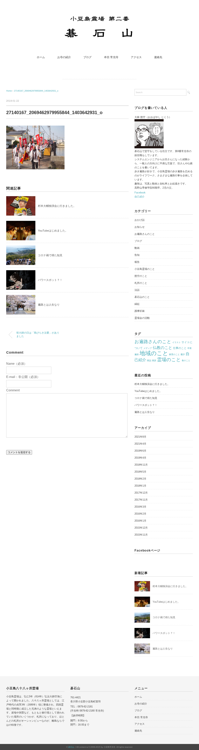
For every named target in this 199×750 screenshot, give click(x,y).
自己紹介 (139, 196)
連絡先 (158, 57)
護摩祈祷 (139, 310)
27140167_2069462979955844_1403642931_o (36, 91)
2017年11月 (141, 499)
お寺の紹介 (64, 57)
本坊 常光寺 (111, 57)
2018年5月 (140, 471)
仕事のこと (180, 348)
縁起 (137, 303)
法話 (137, 289)
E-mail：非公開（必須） (23, 376)
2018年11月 (141, 464)
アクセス (136, 57)
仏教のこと (162, 347)
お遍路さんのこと (144, 234)
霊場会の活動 (142, 317)
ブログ (87, 57)
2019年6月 (140, 450)
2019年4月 (140, 457)
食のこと (186, 360)
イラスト (176, 342)
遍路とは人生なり (49, 304)
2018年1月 (140, 485)
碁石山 (71, 747)
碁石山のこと (142, 296)
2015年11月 (141, 534)
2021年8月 (140, 436)
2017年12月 (141, 492)
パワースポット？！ (50, 279)
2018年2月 (140, 478)
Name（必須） (16, 363)
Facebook (140, 192)
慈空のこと (140, 275)
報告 (137, 261)
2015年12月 (141, 527)
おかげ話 (139, 220)
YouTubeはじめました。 (53, 230)
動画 (137, 248)
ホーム (41, 57)
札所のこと (140, 282)
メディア (147, 348)
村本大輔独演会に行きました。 (57, 205)
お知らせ (139, 227)
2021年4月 (140, 443)
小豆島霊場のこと (144, 268)
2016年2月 (140, 513)
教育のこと (174, 354)
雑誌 (149, 360)
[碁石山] (99, 16)
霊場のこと (169, 359)
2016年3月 (140, 506)
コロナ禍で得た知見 (50, 255)
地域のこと (154, 353)
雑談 (154, 360)
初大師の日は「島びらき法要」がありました (37, 334)
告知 (137, 254)
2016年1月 (140, 520)
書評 (183, 354)
